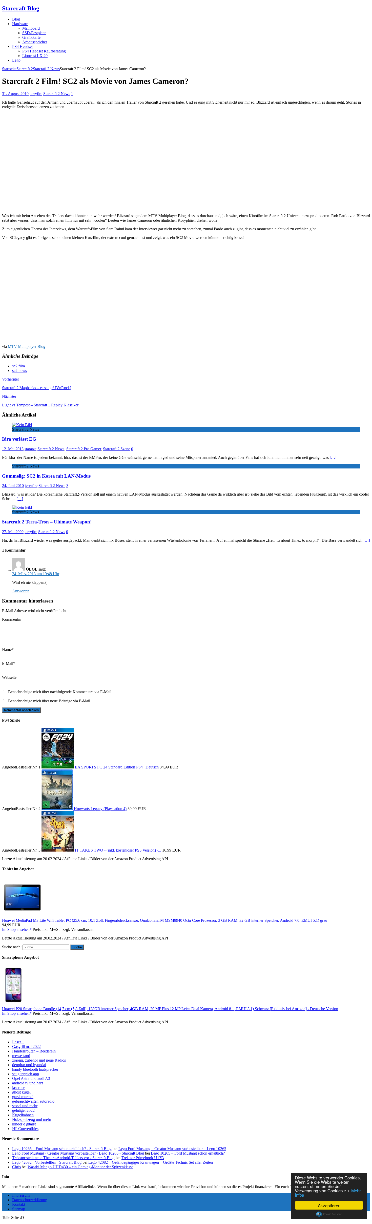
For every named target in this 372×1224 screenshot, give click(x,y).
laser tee (18, 1087)
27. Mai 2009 (13, 532)
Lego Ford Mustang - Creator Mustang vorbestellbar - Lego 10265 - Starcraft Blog (78, 1153)
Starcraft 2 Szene (116, 449)
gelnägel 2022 (23, 1110)
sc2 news (19, 370)
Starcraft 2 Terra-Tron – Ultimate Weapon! (47, 521)
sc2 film (18, 366)
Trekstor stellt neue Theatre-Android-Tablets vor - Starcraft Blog (63, 1158)
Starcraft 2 (24, 69)
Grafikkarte (31, 37)
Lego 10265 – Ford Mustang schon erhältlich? (188, 1153)
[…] (333, 457)
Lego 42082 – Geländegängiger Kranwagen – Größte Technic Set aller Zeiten (150, 1162)
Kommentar (11, 619)
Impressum (21, 1195)
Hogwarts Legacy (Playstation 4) (100, 808)
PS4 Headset (22, 46)
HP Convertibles (25, 1128)
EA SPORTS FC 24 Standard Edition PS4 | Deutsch (117, 767)
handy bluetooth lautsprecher (35, 1069)
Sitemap (18, 1209)
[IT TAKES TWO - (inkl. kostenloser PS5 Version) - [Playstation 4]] (58, 850)
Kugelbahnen (23, 1115)
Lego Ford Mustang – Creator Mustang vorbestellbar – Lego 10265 (172, 1148)
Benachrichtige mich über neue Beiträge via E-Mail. (49, 701)
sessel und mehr (24, 1106)
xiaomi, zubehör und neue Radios (39, 1060)
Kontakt (18, 1204)
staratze (30, 449)
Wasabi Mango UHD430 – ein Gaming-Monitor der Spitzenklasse (80, 1167)
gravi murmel (22, 1097)
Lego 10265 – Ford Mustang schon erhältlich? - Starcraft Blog (62, 1148)
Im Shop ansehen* (17, 929)
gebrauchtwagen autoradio (33, 1101)
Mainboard (31, 28)
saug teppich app (25, 1074)
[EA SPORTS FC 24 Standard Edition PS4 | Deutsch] (58, 767)
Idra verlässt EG (19, 439)
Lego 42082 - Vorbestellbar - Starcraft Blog (46, 1162)
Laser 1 (18, 1042)
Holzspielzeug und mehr (31, 1119)
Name (7, 649)
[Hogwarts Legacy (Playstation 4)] (58, 808)
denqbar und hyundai (29, 1065)
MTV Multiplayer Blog (26, 346)
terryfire (36, 93)
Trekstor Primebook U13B (142, 1158)
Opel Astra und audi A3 (31, 1078)
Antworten (20, 591)
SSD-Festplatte (34, 33)
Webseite (9, 677)
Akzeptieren (329, 1205)
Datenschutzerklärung (29, 1200)
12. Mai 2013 (13, 449)
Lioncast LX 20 (35, 55)
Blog (16, 19)
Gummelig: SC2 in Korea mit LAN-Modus (46, 476)
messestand (21, 1055)
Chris (16, 1167)
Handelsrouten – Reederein (34, 1051)
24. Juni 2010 (13, 485)
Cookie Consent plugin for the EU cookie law (329, 1214)
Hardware (20, 24)
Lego (16, 60)
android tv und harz (27, 1083)
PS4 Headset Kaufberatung (44, 51)
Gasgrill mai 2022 (26, 1046)
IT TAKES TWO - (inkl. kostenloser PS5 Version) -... (118, 850)
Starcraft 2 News (56, 93)
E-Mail (7, 663)
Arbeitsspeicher (34, 42)
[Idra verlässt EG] (22, 425)
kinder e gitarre (24, 1124)
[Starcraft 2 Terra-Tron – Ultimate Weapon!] (22, 507)
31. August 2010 (15, 93)
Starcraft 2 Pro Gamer (83, 449)
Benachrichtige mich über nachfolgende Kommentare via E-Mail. (60, 692)
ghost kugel (21, 1092)
